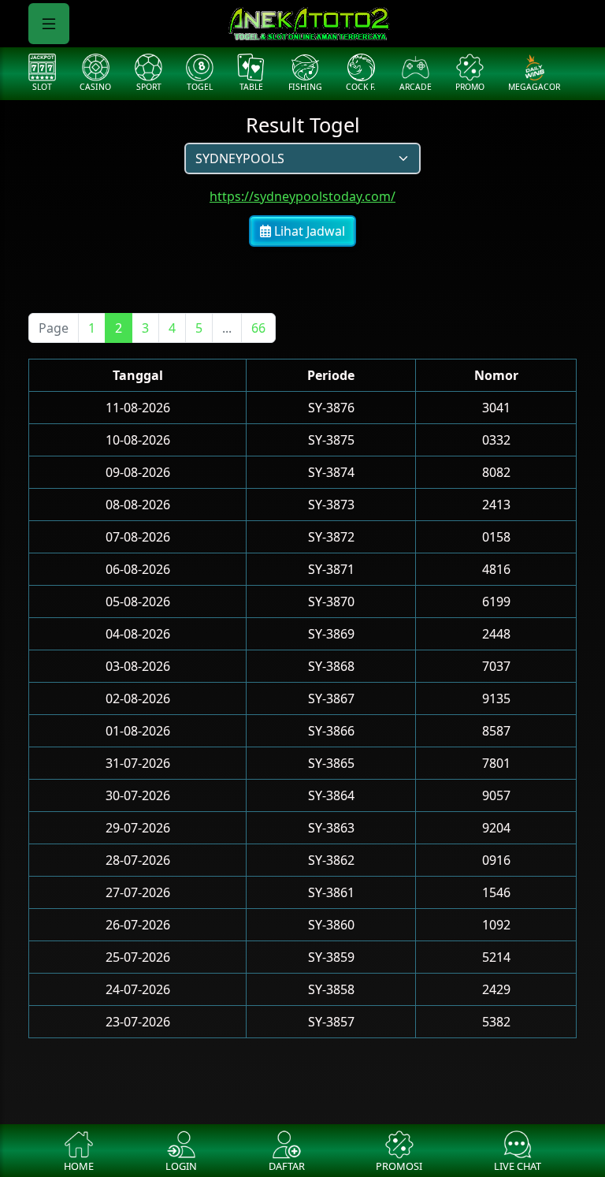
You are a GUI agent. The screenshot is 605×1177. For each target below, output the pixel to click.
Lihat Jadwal (308, 231)
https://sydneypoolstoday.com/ (302, 196)
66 (258, 328)
